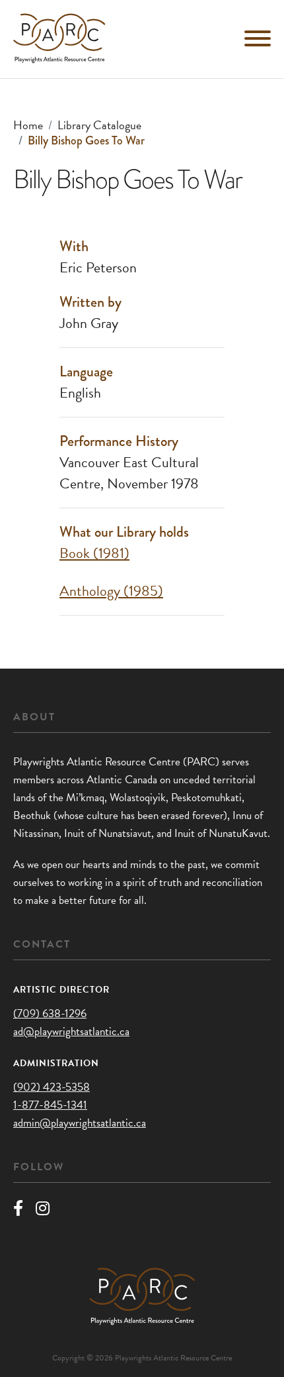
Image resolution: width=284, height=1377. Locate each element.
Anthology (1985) (111, 591)
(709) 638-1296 (50, 1013)
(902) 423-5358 (51, 1087)
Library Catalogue (99, 125)
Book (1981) (94, 553)
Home (28, 125)
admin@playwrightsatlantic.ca (79, 1123)
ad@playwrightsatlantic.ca (71, 1031)
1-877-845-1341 (50, 1105)
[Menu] (257, 38)
